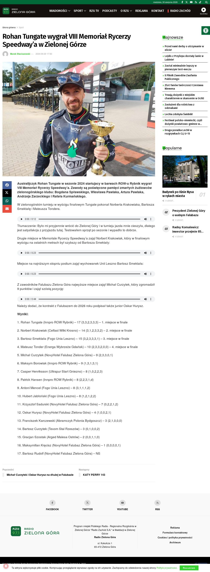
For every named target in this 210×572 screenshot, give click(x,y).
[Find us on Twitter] (186, 2)
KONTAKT (157, 11)
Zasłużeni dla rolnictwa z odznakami (179, 106)
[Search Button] (206, 2)
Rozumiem (189, 567)
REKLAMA (141, 11)
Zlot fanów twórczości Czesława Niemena (184, 87)
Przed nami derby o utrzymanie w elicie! (184, 48)
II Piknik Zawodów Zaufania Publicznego (181, 77)
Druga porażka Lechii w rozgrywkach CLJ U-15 (178, 132)
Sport (21, 27)
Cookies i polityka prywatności (175, 537)
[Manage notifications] (6, 566)
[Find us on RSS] (196, 2)
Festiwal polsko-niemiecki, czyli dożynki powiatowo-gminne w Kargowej (183, 122)
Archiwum (175, 542)
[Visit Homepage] (18, 11)
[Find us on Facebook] (182, 2)
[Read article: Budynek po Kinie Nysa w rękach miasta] (185, 171)
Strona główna (9, 27)
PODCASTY (109, 11)
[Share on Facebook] (7, 185)
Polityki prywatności (167, 567)
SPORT (78, 11)
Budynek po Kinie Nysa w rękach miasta (178, 194)
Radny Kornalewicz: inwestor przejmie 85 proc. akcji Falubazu (186, 229)
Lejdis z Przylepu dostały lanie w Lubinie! (184, 58)
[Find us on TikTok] (200, 2)
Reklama (175, 527)
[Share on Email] (7, 209)
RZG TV (94, 11)
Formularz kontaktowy (175, 532)
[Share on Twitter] (7, 193)
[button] (205, 30)
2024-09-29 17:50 (44, 53)
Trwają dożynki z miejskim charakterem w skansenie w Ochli (184, 96)
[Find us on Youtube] (122, 503)
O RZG (125, 11)
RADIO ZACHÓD (180, 11)
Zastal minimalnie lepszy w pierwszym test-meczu (181, 67)
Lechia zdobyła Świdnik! (179, 114)
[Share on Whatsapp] (7, 201)
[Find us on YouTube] (191, 2)
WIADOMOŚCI (58, 11)
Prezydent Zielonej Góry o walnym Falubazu (188, 213)
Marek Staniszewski (20, 53)
